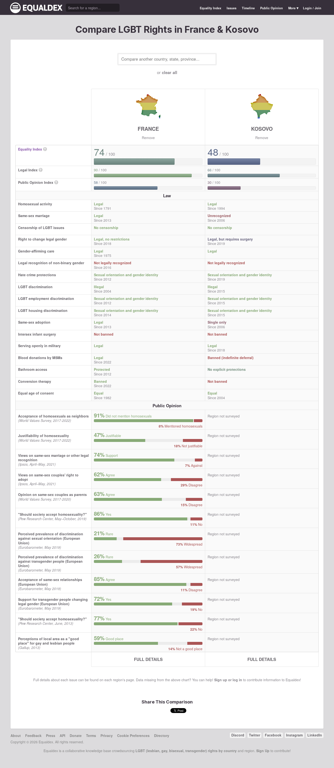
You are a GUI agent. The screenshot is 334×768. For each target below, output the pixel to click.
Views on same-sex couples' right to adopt (48, 477)
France (148, 128)
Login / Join (312, 8)
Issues (231, 8)
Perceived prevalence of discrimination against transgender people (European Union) (50, 561)
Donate (76, 735)
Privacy (106, 735)
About (16, 735)
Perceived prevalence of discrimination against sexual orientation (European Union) (50, 538)
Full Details (148, 659)
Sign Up (262, 750)
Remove (148, 137)
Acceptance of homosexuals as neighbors (53, 416)
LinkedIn (314, 735)
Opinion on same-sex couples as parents (52, 494)
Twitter (254, 735)
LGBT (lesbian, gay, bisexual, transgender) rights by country (186, 750)
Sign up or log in (228, 679)
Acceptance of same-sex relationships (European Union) (50, 581)
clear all (169, 72)
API (62, 735)
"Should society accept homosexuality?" (52, 514)
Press (50, 735)
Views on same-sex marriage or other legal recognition (53, 457)
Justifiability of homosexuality (43, 435)
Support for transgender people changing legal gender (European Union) (53, 601)
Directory (161, 735)
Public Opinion (271, 8)
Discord (237, 735)
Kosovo (262, 128)
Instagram (294, 735)
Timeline (248, 8)
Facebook (273, 735)
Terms (91, 735)
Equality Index (210, 8)
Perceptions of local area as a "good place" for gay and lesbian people (48, 641)
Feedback (33, 735)
